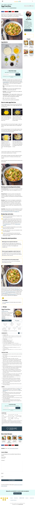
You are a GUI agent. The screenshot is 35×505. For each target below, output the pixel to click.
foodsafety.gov (16, 211)
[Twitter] (3, 500)
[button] (2, 318)
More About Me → (28, 30)
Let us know (11, 429)
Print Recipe (7, 320)
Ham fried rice (17, 289)
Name (2, 473)
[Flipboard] (5, 500)
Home (2, 4)
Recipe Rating (3, 457)
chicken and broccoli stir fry (11, 294)
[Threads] (7, 498)
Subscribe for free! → (17, 493)
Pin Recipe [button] (17, 320)
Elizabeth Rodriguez (5, 311)
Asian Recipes (9, 4)
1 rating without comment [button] (14, 448)
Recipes (5, 4)
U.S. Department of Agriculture (8, 211)
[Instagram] (5, 498)
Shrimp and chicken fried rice (10, 291)
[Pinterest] (3, 498)
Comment (3, 460)
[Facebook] (1, 498)
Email (2, 476)
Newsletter (7, 302)
